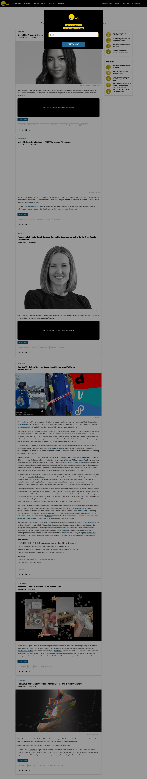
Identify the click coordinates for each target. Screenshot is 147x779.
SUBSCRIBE (73, 44)
